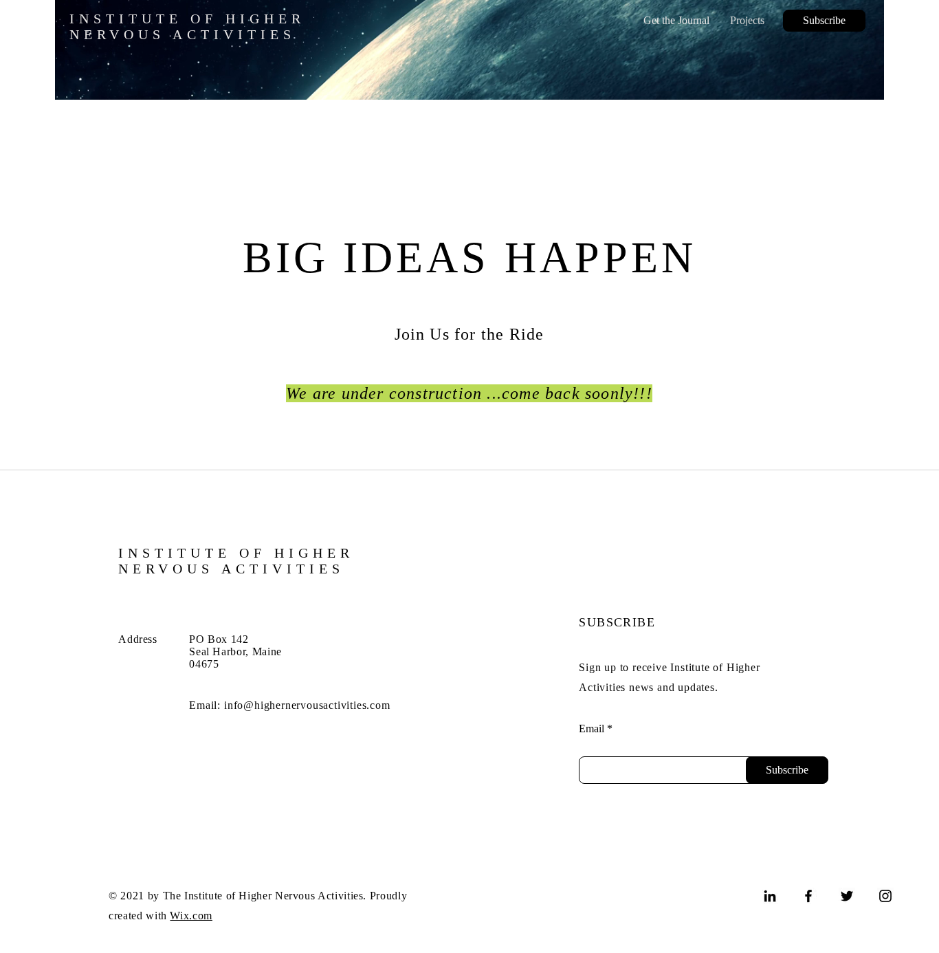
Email (591, 728)
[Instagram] (885, 896)
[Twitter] (847, 896)
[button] (824, 21)
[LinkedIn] (770, 896)
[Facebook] (808, 896)
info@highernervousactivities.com (307, 705)
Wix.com (191, 915)
